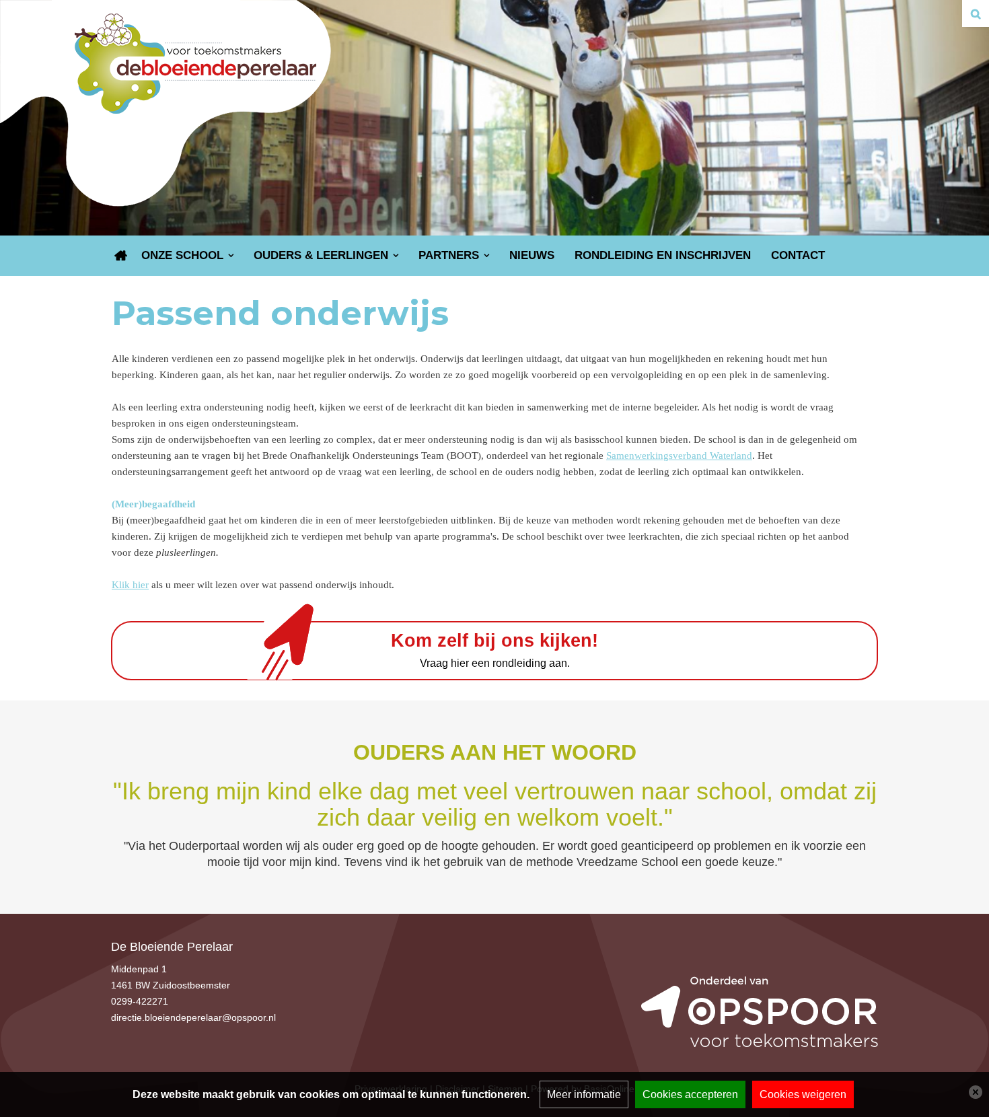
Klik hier (130, 584)
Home (121, 256)
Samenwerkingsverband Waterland (679, 455)
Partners (448, 255)
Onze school (182, 255)
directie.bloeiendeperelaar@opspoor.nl (193, 1017)
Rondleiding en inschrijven (663, 255)
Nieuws (531, 255)
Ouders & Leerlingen (321, 255)
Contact (798, 255)
